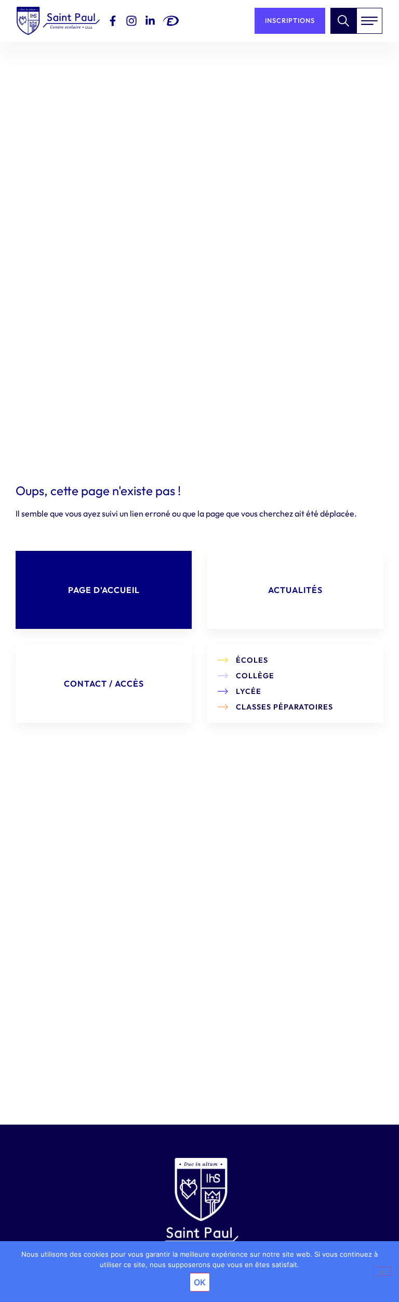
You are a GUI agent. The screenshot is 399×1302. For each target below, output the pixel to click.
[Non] (382, 1271)
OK (200, 1282)
